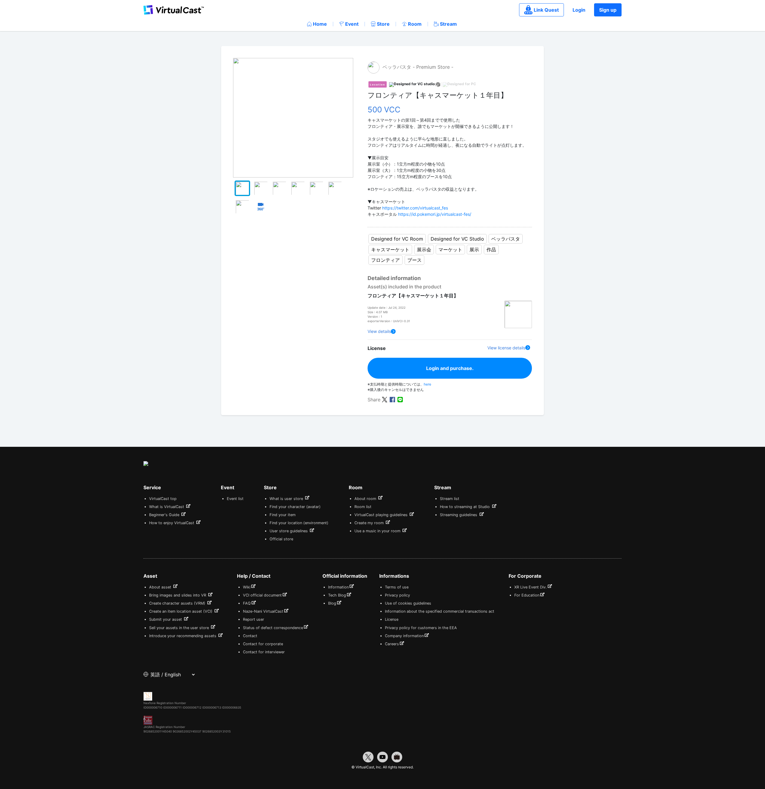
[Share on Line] (400, 399)
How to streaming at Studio (465, 506)
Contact (250, 636)
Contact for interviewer (264, 652)
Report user (253, 619)
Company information (404, 636)
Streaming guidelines (459, 515)
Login (579, 10)
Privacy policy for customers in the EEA (421, 628)
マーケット (450, 250)
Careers (392, 644)
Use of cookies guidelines (408, 603)
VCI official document (262, 595)
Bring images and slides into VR (178, 595)
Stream (448, 24)
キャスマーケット (390, 250)
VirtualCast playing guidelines (381, 515)
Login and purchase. (450, 368)
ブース (414, 260)
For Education (526, 595)
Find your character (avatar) (295, 506)
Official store (281, 539)
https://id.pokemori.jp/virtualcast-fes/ (434, 214)
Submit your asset (166, 619)
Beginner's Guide (164, 515)
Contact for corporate (263, 644)
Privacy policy (397, 595)
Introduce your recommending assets (183, 636)
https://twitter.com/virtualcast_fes (415, 207)
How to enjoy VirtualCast (172, 523)
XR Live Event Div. (530, 587)
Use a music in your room (378, 531)
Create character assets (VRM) (177, 603)
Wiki (246, 587)
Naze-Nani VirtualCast (263, 611)
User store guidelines (289, 531)
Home (320, 24)
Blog (332, 603)
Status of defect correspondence (273, 628)
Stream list (449, 498)
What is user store (287, 498)
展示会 (424, 250)
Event (352, 24)
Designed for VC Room (397, 239)
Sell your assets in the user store (179, 628)
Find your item (283, 515)
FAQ (247, 603)
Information (338, 587)
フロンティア (385, 260)
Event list (235, 498)
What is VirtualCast (167, 506)
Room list (362, 506)
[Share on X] (384, 399)
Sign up (607, 10)
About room (365, 498)
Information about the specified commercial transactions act (439, 611)
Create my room (369, 523)
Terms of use (396, 587)
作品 (491, 250)
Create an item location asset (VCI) (181, 611)
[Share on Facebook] (392, 399)
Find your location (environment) (299, 523)
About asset (160, 587)
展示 (474, 250)
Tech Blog (337, 595)
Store (383, 24)
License (391, 619)
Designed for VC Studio (457, 239)
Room (415, 24)
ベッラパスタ (505, 239)
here (427, 384)
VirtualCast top (163, 498)
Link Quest (546, 10)
